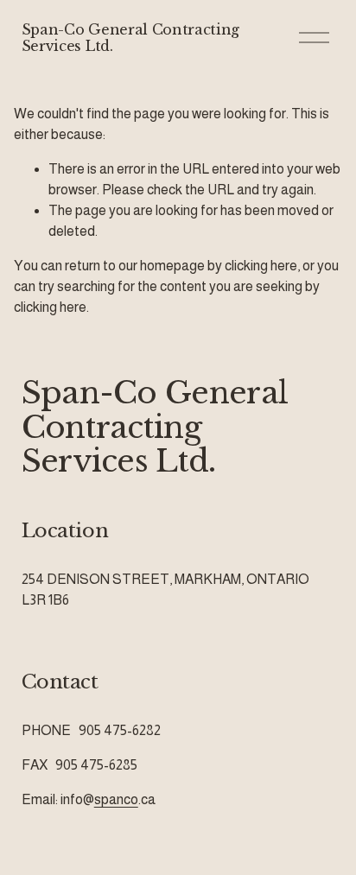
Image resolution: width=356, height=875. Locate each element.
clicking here (261, 265)
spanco (116, 799)
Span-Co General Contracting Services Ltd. (130, 37)
